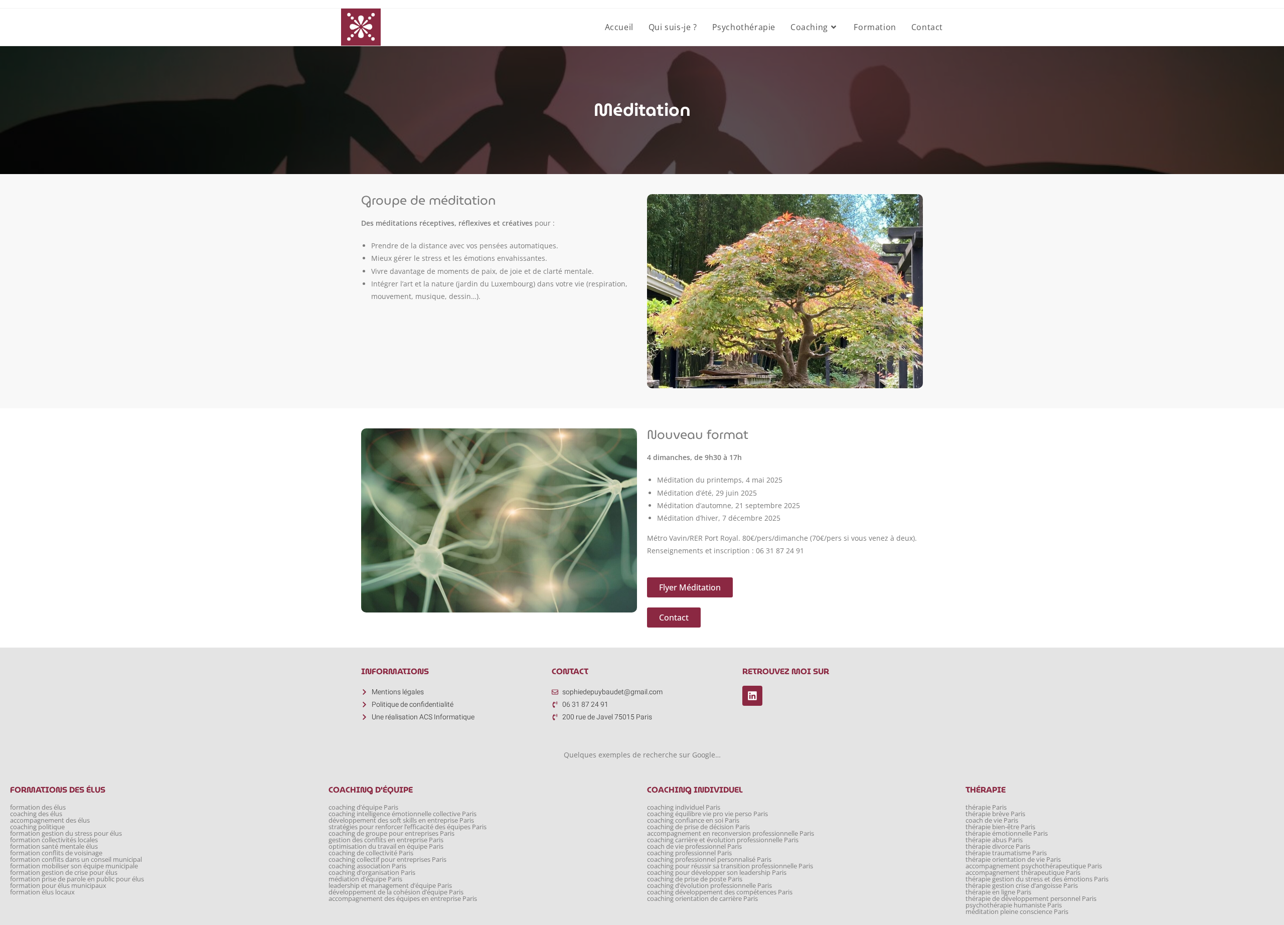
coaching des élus (36, 814)
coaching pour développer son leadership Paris (716, 872)
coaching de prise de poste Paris (694, 879)
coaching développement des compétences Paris (719, 892)
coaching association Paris (367, 866)
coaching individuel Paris (683, 807)
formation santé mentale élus (54, 846)
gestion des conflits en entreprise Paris (386, 840)
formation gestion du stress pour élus (66, 833)
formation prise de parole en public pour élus (77, 879)
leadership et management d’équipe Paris (390, 885)
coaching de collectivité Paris (371, 853)
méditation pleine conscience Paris (1017, 911)
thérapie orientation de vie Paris (1013, 859)
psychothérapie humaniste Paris (1014, 905)
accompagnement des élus (50, 820)
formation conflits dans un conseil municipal (76, 859)
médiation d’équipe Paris (365, 879)
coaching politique (37, 827)
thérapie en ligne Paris (998, 892)
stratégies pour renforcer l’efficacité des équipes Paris (408, 827)
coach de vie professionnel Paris (694, 846)
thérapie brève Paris (995, 814)
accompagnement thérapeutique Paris (1023, 872)
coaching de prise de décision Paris (698, 827)
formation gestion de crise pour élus (63, 872)
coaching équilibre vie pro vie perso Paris (707, 814)
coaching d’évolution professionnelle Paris (709, 885)
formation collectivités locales (54, 840)
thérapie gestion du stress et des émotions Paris (1037, 879)
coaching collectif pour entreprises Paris (387, 859)
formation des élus (38, 807)
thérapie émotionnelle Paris (1007, 833)
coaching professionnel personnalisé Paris (709, 859)
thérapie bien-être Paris (1000, 827)
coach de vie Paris (992, 820)
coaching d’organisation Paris (372, 872)
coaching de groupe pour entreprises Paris (391, 833)
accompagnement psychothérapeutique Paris (1034, 866)
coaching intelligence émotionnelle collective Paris (402, 814)
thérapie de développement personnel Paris (1031, 898)
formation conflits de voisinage (56, 853)
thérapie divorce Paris (998, 846)
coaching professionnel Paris (689, 853)
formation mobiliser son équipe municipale (74, 866)
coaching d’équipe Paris (363, 807)
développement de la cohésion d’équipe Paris (396, 892)
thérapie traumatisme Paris (1006, 853)
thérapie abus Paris (994, 840)
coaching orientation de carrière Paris (702, 898)
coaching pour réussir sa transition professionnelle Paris (730, 866)
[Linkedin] (752, 696)
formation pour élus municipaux (58, 885)
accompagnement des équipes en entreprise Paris (403, 898)
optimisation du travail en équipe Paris (386, 846)
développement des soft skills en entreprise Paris (401, 820)
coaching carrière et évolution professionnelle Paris (722, 840)
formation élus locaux (42, 892)
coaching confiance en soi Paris (693, 820)
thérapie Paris (986, 807)
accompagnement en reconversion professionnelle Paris (730, 833)
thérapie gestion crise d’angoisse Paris (1022, 885)
